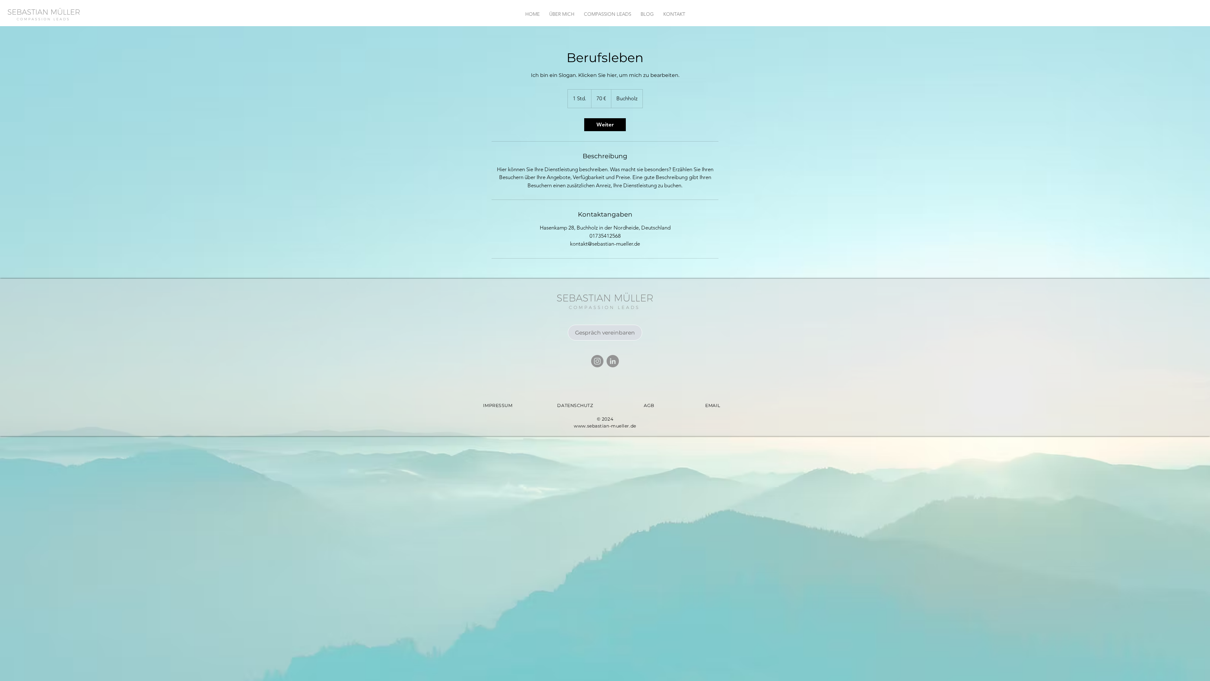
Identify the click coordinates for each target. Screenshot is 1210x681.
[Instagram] (597, 361)
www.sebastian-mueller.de (605, 426)
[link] (605, 124)
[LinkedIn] (613, 361)
